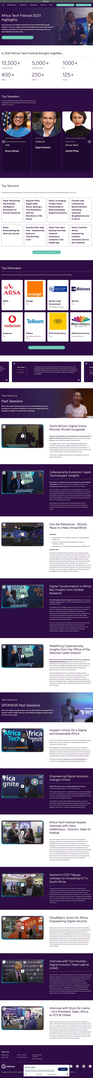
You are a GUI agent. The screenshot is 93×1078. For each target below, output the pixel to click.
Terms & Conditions (22, 1057)
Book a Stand (4, 1057)
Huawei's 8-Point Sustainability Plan (74, 759)
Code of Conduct (21, 1055)
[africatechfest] (71, 1066)
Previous (3, 141)
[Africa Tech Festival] (77, 1066)
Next (89, 141)
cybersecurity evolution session (58, 486)
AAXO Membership (37, 1058)
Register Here (5, 1055)
